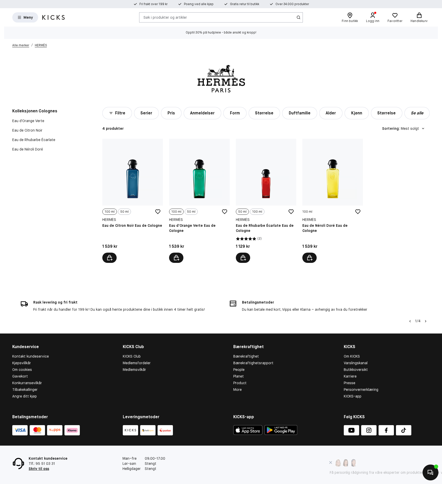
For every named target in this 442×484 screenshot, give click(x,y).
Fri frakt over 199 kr (153, 4)
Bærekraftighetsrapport (253, 363)
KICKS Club (132, 356)
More (237, 389)
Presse (349, 383)
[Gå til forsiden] (53, 17)
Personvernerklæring (361, 389)
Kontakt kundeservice (30, 356)
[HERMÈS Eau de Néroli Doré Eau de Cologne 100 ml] (332, 201)
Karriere (350, 376)
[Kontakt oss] (430, 472)
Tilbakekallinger (25, 389)
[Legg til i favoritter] (158, 212)
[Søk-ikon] (298, 17)
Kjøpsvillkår (21, 363)
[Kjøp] (309, 258)
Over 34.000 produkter (292, 4)
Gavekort (20, 376)
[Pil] (426, 321)
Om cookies (22, 369)
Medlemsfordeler (137, 363)
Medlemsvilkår (134, 369)
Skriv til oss (39, 468)
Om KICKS (352, 356)
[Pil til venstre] (410, 321)
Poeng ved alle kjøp (199, 4)
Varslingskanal (356, 363)
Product (240, 383)
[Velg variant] (109, 258)
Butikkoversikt (356, 369)
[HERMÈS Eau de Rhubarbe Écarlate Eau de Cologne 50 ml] (266, 201)
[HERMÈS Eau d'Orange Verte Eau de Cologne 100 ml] (199, 201)
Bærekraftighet (246, 356)
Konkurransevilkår (27, 383)
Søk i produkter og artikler (165, 17)
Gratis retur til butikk (244, 4)
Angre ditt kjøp (24, 396)
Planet (238, 376)
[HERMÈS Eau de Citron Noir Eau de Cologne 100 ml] (132, 201)
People (239, 369)
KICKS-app (352, 396)
